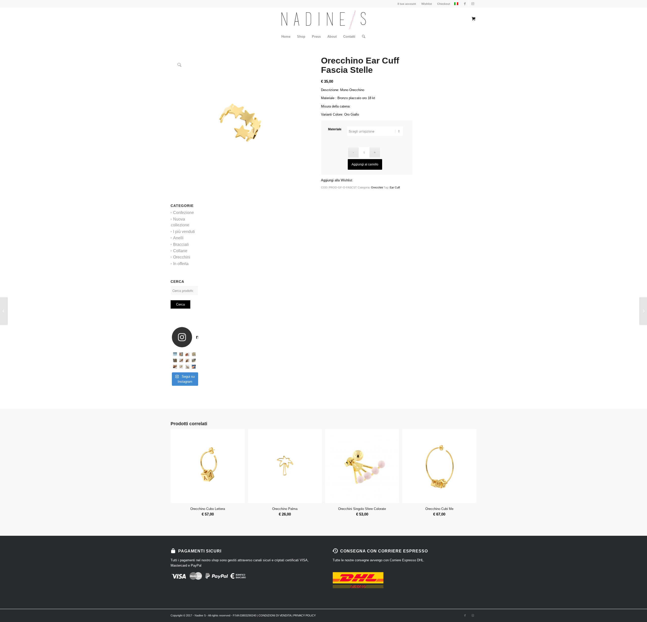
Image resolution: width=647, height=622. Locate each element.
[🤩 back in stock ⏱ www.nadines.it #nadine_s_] (194, 354)
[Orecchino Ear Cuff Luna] (4, 311)
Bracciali (181, 244)
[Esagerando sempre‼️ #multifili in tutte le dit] (175, 367)
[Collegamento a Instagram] (472, 4)
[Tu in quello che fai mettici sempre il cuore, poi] (187, 360)
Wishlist (426, 3)
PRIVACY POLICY (304, 615)
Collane (180, 251)
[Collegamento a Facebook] (465, 4)
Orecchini (181, 257)
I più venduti (184, 231)
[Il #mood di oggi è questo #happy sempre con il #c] (187, 367)
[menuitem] (286, 36)
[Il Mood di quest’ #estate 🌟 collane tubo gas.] (175, 354)
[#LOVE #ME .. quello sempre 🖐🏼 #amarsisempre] (181, 354)
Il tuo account (407, 3)
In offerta (181, 264)
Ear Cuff (395, 187)
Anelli (178, 238)
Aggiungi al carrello (365, 164)
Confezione (183, 212)
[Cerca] (362, 36)
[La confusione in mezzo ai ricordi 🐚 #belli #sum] (175, 360)
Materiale (334, 129)
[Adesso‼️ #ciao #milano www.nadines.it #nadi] (194, 367)
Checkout (443, 3)
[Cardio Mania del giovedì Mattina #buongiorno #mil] (194, 360)
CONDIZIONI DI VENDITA (275, 615)
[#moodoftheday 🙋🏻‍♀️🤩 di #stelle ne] (181, 360)
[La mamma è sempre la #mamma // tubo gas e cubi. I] (181, 367)
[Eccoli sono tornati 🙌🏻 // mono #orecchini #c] (187, 354)
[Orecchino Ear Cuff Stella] (643, 311)
